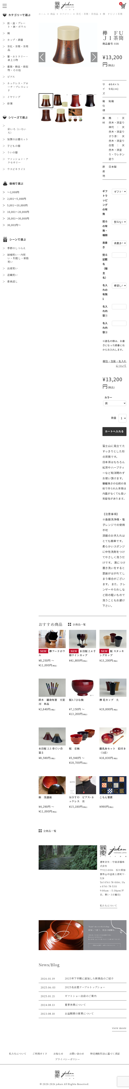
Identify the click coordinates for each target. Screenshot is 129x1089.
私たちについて (108, 905)
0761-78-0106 (112, 882)
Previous (42, 57)
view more (119, 1028)
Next (94, 57)
